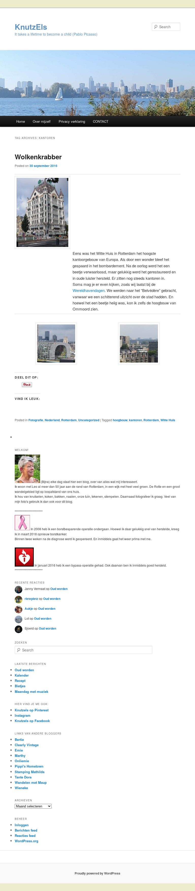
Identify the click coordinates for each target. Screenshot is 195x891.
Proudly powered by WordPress (97, 873)
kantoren (135, 420)
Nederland (52, 420)
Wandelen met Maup (31, 782)
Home (20, 121)
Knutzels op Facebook (32, 720)
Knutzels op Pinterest (31, 710)
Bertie (19, 739)
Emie (19, 750)
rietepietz (31, 598)
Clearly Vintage (27, 744)
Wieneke (21, 787)
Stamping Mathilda (29, 771)
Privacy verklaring (72, 121)
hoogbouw (120, 420)
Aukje (29, 608)
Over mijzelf (42, 121)
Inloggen (22, 824)
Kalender (22, 675)
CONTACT (100, 121)
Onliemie (22, 760)
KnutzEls (31, 26)
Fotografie (35, 420)
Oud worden (59, 588)
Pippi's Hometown (29, 766)
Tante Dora (23, 777)
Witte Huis (167, 420)
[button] (56, 344)
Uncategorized (88, 420)
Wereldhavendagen (89, 290)
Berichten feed (26, 830)
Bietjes (20, 685)
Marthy (20, 755)
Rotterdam (69, 420)
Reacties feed (25, 835)
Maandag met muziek (31, 691)
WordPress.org (26, 840)
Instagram (22, 715)
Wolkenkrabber (38, 156)
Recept (20, 680)
